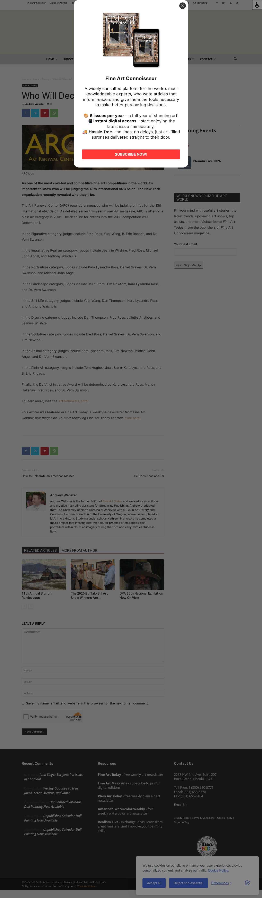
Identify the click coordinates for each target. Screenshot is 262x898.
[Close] (182, 5)
